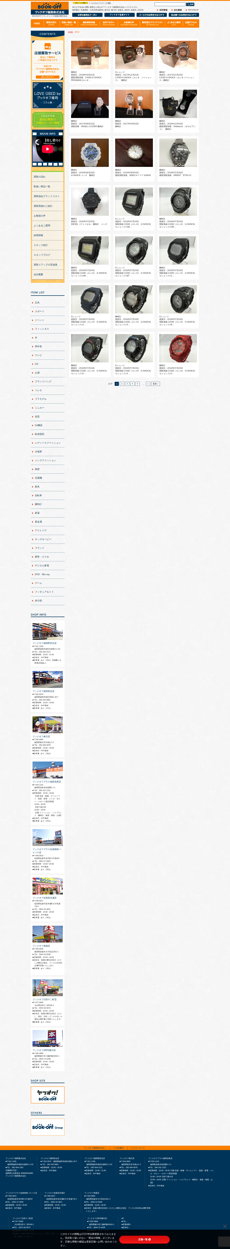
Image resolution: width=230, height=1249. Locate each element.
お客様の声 (39, 215)
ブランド (39, 548)
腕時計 (38, 504)
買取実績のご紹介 (43, 206)
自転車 (38, 495)
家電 (37, 513)
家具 (37, 486)
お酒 (37, 372)
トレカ (38, 390)
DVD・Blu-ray (42, 574)
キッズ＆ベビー (43, 539)
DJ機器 (38, 425)
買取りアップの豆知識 (45, 264)
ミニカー (39, 407)
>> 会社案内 (119, 1148)
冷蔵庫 (38, 451)
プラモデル (41, 399)
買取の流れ (39, 176)
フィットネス (42, 329)
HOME (70, 32)
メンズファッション (45, 460)
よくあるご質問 (42, 225)
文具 (37, 302)
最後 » (155, 384)
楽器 (37, 416)
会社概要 (38, 274)
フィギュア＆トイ (44, 591)
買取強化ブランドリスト (47, 196)
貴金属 (38, 521)
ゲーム (38, 583)
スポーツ (39, 311)
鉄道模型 (39, 434)
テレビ (38, 355)
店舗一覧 (143, 1239)
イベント (39, 320)
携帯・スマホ (42, 556)
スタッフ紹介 (41, 245)
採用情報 (38, 235)
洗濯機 (38, 478)
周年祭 (38, 346)
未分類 (38, 600)
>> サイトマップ (138, 1148)
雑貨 (37, 469)
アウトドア (41, 530)
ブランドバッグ (43, 381)
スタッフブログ (42, 255)
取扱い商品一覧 (42, 186)
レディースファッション (48, 442)
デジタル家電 (42, 565)
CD (36, 364)
